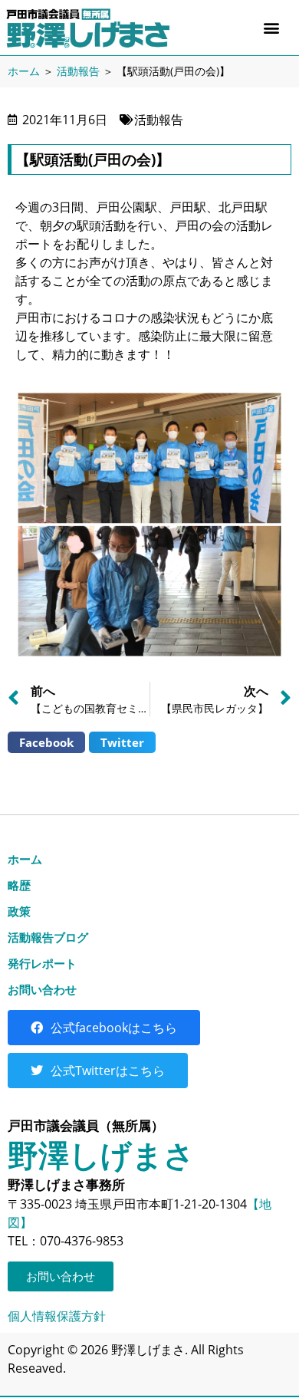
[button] (271, 28)
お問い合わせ (42, 989)
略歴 (19, 885)
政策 (19, 911)
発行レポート (42, 963)
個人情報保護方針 (57, 1316)
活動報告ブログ (48, 937)
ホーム (24, 71)
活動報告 (78, 71)
